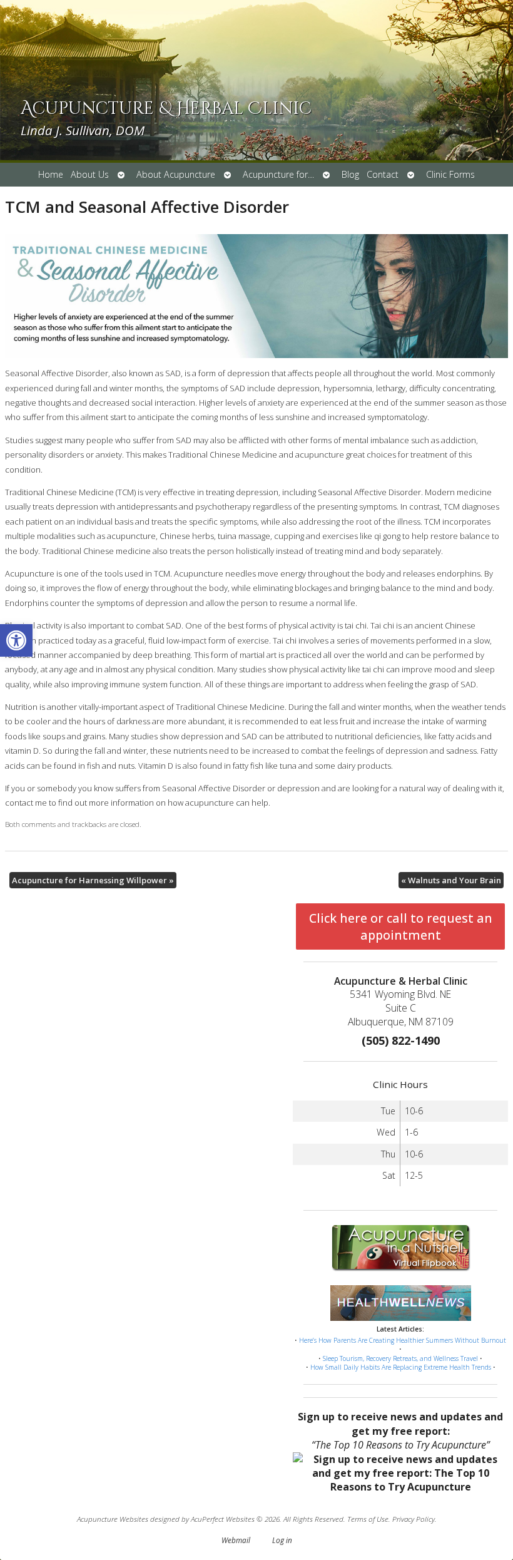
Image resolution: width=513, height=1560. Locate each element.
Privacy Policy (413, 1519)
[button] (16, 640)
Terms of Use (368, 1519)
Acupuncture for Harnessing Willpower (93, 880)
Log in (282, 1540)
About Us (90, 174)
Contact (383, 174)
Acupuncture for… (278, 174)
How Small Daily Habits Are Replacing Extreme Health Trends (400, 1367)
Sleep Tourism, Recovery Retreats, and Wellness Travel (400, 1358)
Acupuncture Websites (112, 1519)
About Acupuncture (175, 174)
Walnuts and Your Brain (451, 880)
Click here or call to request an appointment (400, 926)
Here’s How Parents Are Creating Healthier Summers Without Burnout (402, 1340)
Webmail (235, 1540)
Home (50, 174)
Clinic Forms (450, 174)
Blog (350, 174)
